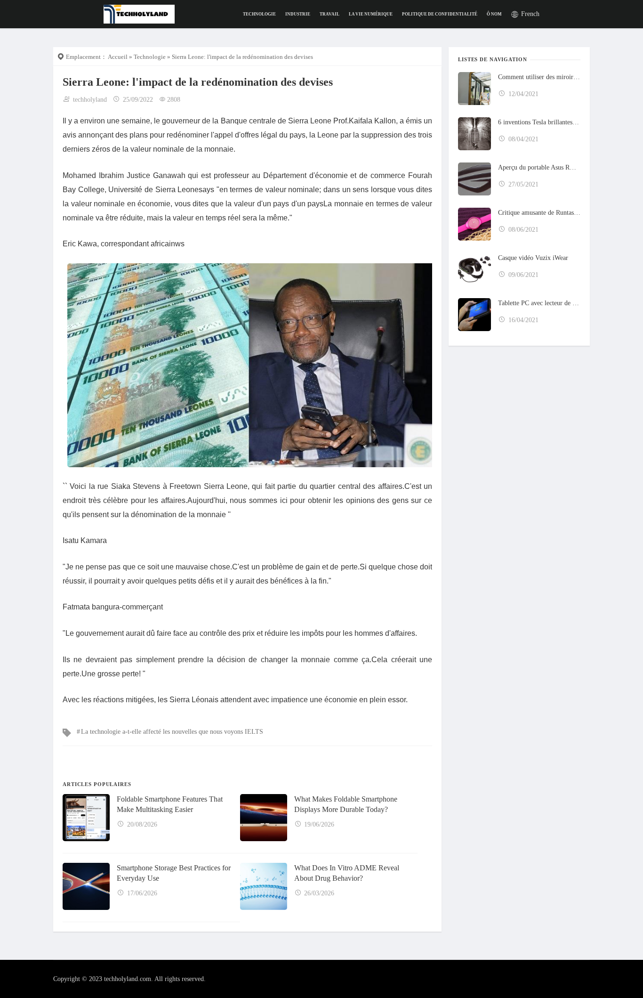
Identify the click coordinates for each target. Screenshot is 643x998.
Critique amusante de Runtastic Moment (539, 212)
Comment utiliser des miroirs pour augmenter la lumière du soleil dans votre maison (539, 77)
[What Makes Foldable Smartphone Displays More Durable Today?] (263, 817)
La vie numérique (371, 14)
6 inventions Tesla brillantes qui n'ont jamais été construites (539, 122)
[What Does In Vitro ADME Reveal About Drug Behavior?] (263, 886)
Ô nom (494, 14)
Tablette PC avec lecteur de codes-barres (539, 303)
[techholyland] (139, 13)
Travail (329, 14)
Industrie (297, 14)
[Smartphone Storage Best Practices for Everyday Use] (86, 886)
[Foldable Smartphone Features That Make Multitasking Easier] (86, 817)
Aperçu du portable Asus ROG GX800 (539, 167)
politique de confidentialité (439, 14)
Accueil (118, 56)
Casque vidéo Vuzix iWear (533, 257)
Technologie (259, 14)
